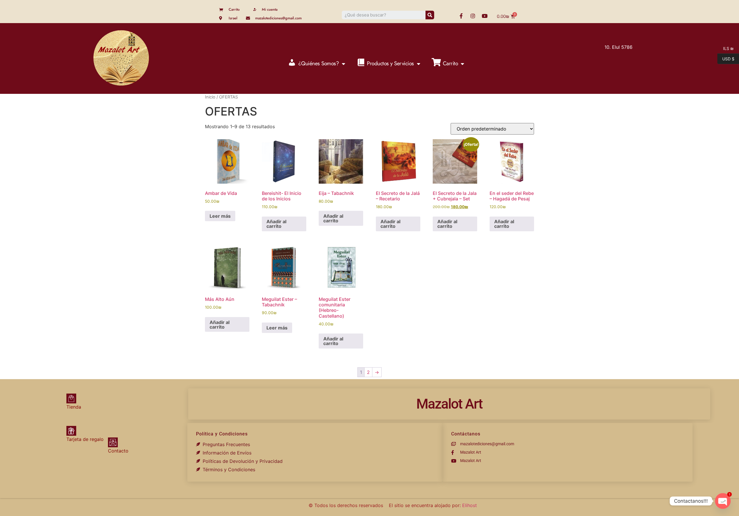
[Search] (430, 15)
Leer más (220, 216)
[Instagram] (473, 16)
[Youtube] (484, 16)
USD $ (725, 58)
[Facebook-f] (461, 16)
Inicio (210, 97)
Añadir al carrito (276, 224)
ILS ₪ (725, 48)
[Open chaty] (723, 501)
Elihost (469, 505)
